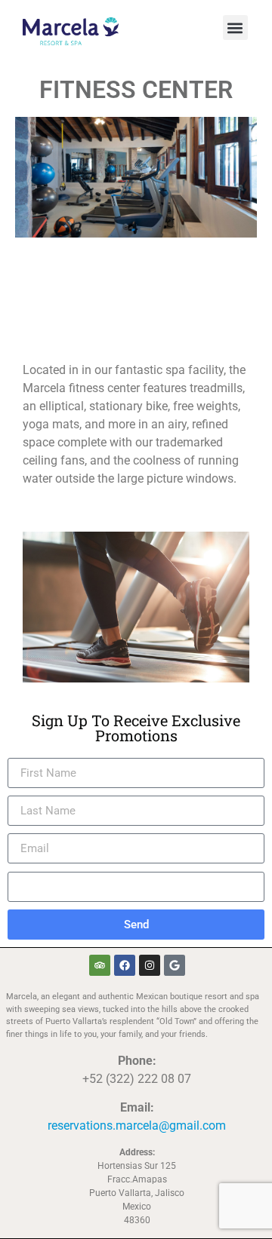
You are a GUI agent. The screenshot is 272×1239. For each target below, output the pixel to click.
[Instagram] (149, 965)
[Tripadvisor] (99, 965)
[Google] (174, 965)
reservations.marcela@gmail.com (137, 1125)
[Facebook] (124, 965)
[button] (235, 27)
